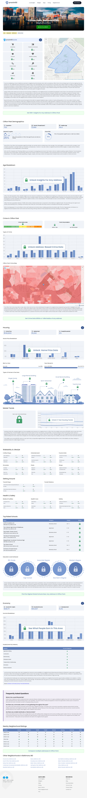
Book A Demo (77, 2)
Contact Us (68, 789)
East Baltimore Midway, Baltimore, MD (67, 759)
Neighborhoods (56, 2)
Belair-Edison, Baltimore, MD (37, 763)
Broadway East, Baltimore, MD (38, 761)
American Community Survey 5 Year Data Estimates (18, 683)
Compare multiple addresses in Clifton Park (43, 751)
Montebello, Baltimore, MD (37, 767)
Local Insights (32, 2)
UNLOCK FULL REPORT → (43, 27)
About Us (68, 779)
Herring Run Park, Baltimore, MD (38, 765)
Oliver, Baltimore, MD (63, 765)
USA (4, 33)
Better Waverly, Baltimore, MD (65, 767)
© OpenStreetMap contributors (73, 79)
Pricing (49, 2)
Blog (67, 781)
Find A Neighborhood (43, 789)
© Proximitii (66, 79)
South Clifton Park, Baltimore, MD (11, 761)
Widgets (39, 2)
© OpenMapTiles (79, 79)
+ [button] (82, 267)
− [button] (82, 269)
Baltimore (14, 33)
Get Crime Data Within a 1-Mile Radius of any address (43, 318)
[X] (7, 777)
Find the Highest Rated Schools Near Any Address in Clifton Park (43, 594)
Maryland (9, 33)
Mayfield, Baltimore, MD (8, 767)
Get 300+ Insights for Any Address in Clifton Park (43, 113)
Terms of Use (69, 785)
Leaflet (83, 79)
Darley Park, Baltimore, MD (9, 763)
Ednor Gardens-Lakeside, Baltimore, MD (67, 763)
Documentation (69, 783)
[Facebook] (4, 777)
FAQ (39, 791)
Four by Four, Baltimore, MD (9, 759)
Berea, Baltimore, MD (35, 759)
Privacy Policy (69, 787)
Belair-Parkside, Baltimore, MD (65, 761)
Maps (44, 2)
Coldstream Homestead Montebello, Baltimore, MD (15, 765)
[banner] (11, 2)
